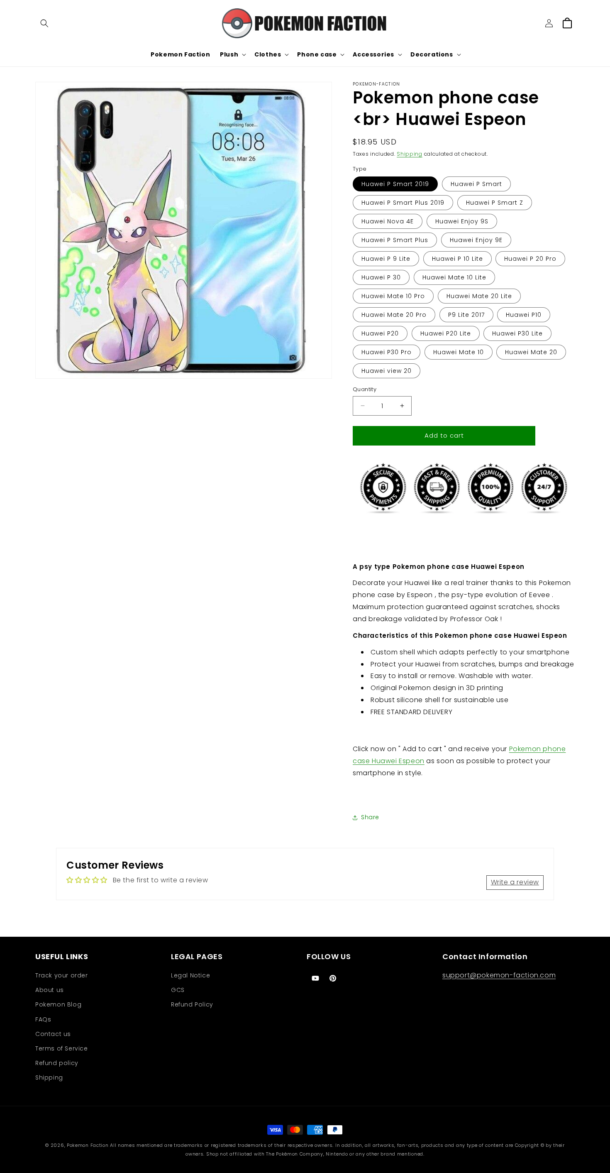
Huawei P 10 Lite (457, 259)
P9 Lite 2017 (466, 315)
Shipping (409, 153)
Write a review (515, 882)
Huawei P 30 (381, 277)
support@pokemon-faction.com (499, 975)
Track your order (61, 975)
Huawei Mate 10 (458, 352)
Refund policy (56, 1063)
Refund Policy (192, 1004)
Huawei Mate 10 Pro (393, 296)
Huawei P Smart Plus (394, 240)
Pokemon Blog (58, 1004)
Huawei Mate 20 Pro (394, 315)
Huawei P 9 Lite (385, 259)
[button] (44, 23)
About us (49, 990)
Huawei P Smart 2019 (395, 184)
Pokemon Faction (88, 1145)
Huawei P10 (524, 315)
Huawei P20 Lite (445, 333)
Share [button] (370, 817)
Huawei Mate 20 (531, 352)
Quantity (364, 389)
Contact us (53, 1034)
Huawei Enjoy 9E (476, 240)
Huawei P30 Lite (517, 333)
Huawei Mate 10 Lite (454, 277)
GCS (178, 990)
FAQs (43, 1019)
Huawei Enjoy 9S (461, 221)
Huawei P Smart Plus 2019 (402, 202)
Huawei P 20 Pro (530, 259)
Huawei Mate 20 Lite (479, 296)
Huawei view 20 (386, 371)
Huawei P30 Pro (386, 352)
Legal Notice (190, 975)
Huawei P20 (380, 333)
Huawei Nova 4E (387, 221)
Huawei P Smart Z (494, 202)
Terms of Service (61, 1048)
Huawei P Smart (476, 184)
